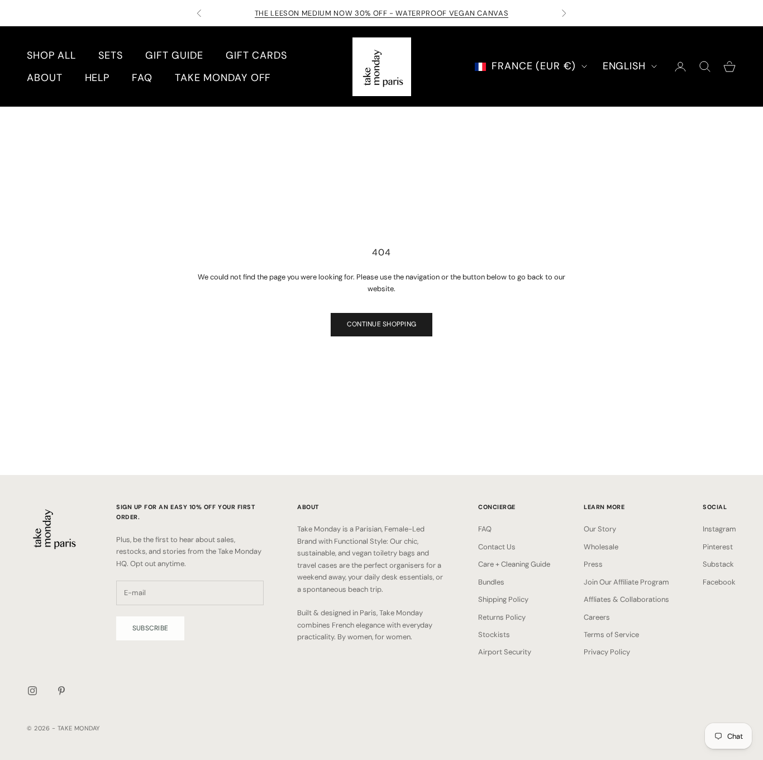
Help (97, 77)
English (624, 66)
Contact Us (497, 547)
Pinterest (718, 547)
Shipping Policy (503, 599)
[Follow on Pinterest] (61, 690)
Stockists (494, 634)
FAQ (142, 77)
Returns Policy (502, 617)
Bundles (491, 582)
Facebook (719, 582)
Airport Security (504, 652)
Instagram (719, 529)
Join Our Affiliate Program (626, 582)
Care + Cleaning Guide (514, 564)
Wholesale (601, 547)
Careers (597, 617)
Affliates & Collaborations (626, 599)
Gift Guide (174, 55)
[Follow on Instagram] (32, 690)
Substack (718, 564)
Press (593, 564)
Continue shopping (381, 324)
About (45, 77)
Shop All (51, 55)
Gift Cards (256, 55)
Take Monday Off (223, 77)
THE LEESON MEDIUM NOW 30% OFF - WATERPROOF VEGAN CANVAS (382, 13)
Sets (110, 55)
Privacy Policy (607, 652)
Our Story (600, 529)
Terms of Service (611, 634)
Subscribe (150, 628)
